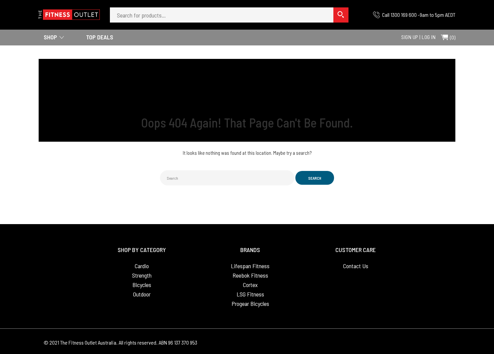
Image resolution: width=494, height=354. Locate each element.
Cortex (250, 284)
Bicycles (141, 284)
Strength (142, 275)
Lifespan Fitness (250, 266)
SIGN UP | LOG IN (418, 37)
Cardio (142, 266)
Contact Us (355, 266)
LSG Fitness (250, 294)
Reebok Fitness (250, 275)
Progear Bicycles (250, 303)
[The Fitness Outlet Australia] (69, 12)
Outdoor (142, 294)
